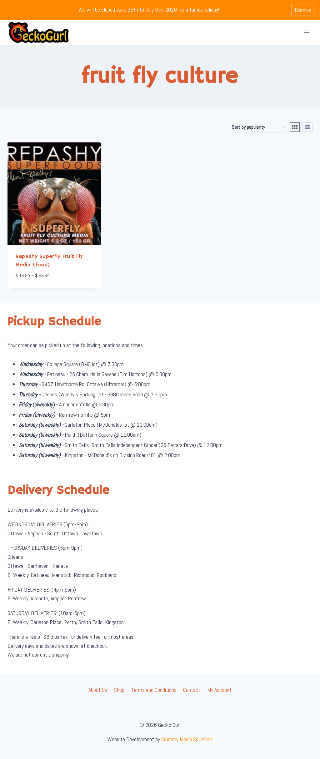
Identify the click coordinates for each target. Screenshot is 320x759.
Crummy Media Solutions (187, 739)
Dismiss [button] (303, 9)
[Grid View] (295, 127)
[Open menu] (306, 32)
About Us (97, 689)
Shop (119, 689)
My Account (219, 689)
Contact (191, 689)
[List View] (307, 127)
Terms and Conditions (154, 689)
